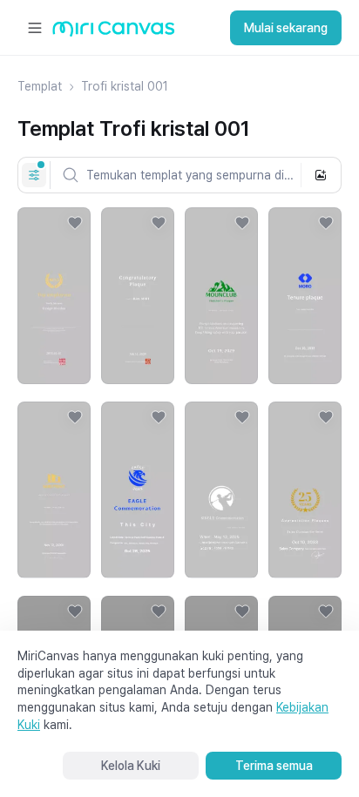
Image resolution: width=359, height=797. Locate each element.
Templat (39, 86)
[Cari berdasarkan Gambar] (320, 175)
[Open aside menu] (34, 27)
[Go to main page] (113, 32)
